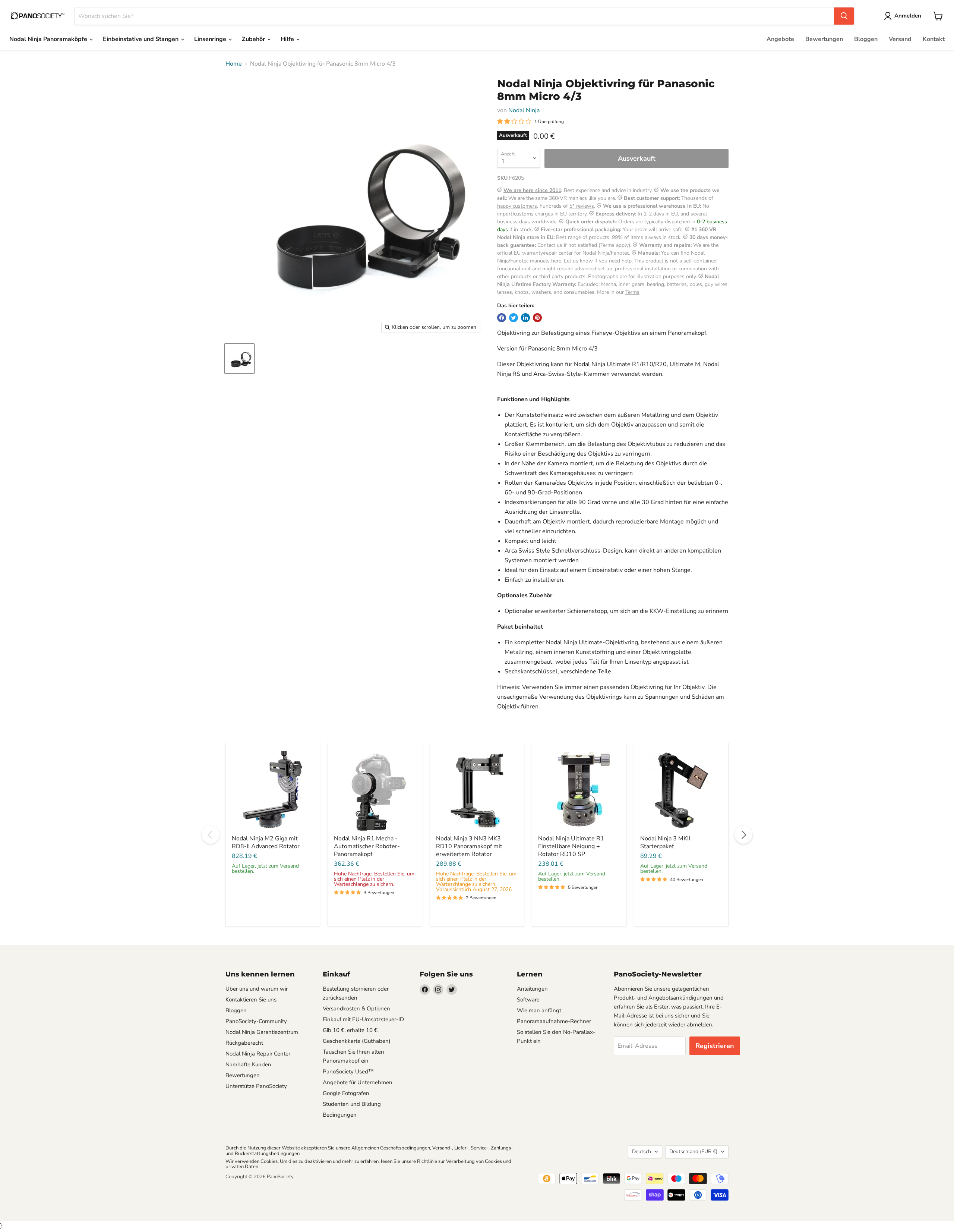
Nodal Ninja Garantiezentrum (261, 1032)
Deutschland (693, 1151)
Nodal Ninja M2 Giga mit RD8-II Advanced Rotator (266, 842)
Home (233, 63)
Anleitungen (532, 989)
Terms (632, 292)
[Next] (743, 835)
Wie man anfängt (539, 1010)
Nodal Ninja (524, 110)
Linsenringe (211, 39)
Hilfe (288, 39)
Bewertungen (824, 39)
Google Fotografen (346, 1093)
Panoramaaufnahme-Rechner (554, 1021)
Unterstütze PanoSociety (256, 1086)
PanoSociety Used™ (348, 1071)
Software (528, 999)
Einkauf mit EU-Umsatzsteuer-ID (363, 1019)
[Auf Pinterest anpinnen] (537, 317)
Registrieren (714, 1045)
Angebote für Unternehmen (357, 1082)
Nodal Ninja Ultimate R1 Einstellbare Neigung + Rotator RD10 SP (571, 846)
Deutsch (641, 1151)
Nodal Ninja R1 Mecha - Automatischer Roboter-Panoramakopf (367, 846)
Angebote (780, 39)
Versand (900, 39)
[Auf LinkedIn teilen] (525, 317)
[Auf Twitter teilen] (513, 317)
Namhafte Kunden (248, 1064)
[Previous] (210, 835)
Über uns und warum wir (256, 989)
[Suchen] (844, 16)
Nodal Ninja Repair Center (257, 1053)
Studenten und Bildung (352, 1104)
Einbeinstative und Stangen (141, 39)
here (556, 260)
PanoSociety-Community (256, 1021)
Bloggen (866, 39)
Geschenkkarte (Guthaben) (357, 1041)
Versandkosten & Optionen (356, 1008)
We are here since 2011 (532, 190)
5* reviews (581, 206)
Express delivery (615, 213)
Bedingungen (340, 1115)
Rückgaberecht (244, 1043)
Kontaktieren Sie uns (251, 999)
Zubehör (254, 39)
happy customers (517, 206)
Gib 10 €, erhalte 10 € (350, 1030)
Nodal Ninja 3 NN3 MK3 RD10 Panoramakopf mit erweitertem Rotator (469, 846)
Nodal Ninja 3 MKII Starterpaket (665, 842)
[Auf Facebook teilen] (501, 317)
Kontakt (934, 39)
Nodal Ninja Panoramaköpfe (49, 39)
